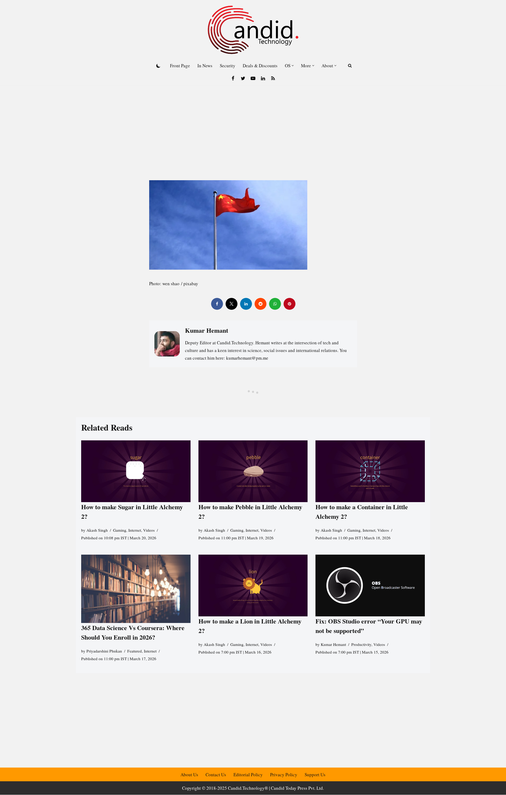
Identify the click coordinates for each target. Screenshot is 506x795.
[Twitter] (243, 78)
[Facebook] (233, 78)
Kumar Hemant (333, 644)
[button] (293, 65)
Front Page (180, 66)
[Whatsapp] (275, 304)
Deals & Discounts (260, 66)
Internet (134, 530)
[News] (273, 78)
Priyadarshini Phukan (104, 651)
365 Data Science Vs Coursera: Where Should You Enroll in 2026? (132, 632)
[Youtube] (253, 78)
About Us (189, 775)
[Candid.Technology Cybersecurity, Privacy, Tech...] (253, 30)
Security (227, 66)
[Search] (350, 66)
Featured (134, 651)
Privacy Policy (283, 775)
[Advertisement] (253, 125)
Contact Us (216, 775)
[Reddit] (260, 304)
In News (204, 66)
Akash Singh (97, 530)
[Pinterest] (289, 304)
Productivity (361, 644)
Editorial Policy (248, 775)
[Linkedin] (263, 78)
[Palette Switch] (158, 65)
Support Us (315, 775)
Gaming (119, 530)
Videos (149, 530)
